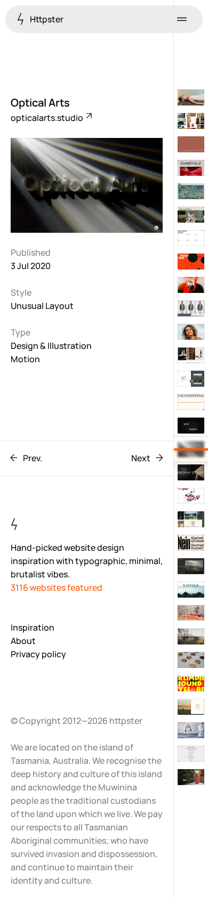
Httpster (45, 19)
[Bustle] (191, 214)
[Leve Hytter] (191, 636)
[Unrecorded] (191, 308)
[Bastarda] (191, 683)
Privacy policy (38, 654)
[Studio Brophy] (191, 472)
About (23, 641)
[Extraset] (191, 542)
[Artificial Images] (191, 191)
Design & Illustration (51, 346)
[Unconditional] (191, 402)
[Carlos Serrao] (191, 730)
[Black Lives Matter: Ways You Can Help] (191, 753)
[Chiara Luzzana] (191, 425)
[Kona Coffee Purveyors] (191, 707)
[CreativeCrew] (191, 496)
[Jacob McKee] (191, 238)
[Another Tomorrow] (191, 97)
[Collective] (191, 285)
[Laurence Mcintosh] (191, 378)
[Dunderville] (191, 167)
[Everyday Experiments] (191, 613)
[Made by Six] (191, 121)
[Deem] (191, 332)
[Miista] (191, 660)
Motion (25, 359)
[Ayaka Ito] (191, 144)
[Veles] (191, 777)
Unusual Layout (42, 306)
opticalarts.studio (48, 118)
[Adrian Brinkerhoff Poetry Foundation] (191, 566)
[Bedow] (191, 355)
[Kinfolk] (191, 589)
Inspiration (32, 627)
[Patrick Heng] (191, 261)
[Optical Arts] (191, 449)
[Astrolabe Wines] (191, 519)
